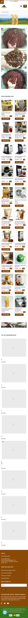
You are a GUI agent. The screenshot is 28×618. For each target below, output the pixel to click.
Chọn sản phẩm (6, 118)
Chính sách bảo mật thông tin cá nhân (8, 570)
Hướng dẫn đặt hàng (5, 578)
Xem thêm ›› (3, 362)
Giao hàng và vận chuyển (5, 575)
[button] (21, 6)
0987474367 (16, 1)
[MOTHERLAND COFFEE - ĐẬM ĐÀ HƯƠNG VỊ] (1, 603)
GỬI (4, 589)
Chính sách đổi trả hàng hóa (6, 573)
